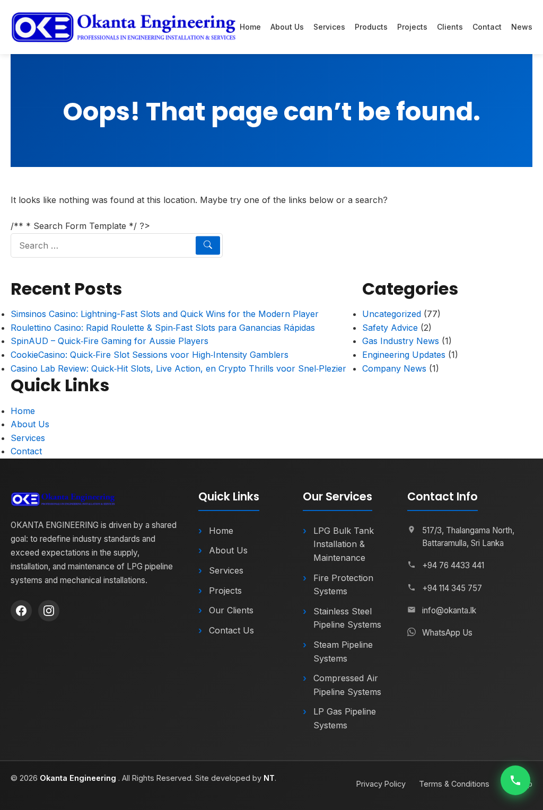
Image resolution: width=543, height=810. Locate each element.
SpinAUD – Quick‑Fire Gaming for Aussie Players (109, 341)
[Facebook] (21, 610)
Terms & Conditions (454, 783)
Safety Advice (390, 327)
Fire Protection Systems (343, 585)
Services (329, 26)
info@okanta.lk (449, 610)
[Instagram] (48, 610)
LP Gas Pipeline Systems (344, 718)
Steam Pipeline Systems (343, 651)
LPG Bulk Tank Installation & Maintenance (343, 544)
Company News (394, 368)
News (521, 26)
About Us (287, 26)
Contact (487, 26)
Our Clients (231, 610)
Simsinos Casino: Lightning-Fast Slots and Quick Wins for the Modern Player (165, 314)
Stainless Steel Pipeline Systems (347, 618)
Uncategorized (391, 314)
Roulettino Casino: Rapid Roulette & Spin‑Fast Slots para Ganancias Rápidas (163, 327)
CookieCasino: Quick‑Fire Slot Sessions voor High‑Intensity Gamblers (149, 354)
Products (371, 26)
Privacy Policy (381, 783)
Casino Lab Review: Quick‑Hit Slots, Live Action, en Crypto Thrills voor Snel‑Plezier (178, 368)
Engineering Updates (403, 354)
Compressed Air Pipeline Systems (347, 685)
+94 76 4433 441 (453, 565)
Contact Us (231, 630)
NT (269, 777)
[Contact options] (515, 780)
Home (250, 26)
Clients (450, 26)
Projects (412, 26)
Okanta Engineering (79, 777)
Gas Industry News (400, 341)
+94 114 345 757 (452, 588)
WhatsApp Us (447, 633)
